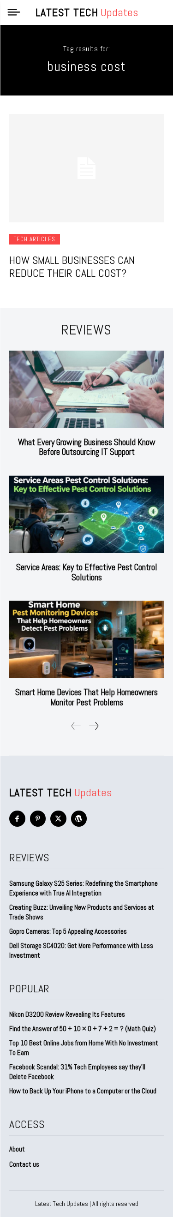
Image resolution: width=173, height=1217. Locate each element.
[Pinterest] (38, 819)
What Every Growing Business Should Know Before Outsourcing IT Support (86, 447)
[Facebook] (17, 819)
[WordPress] (79, 819)
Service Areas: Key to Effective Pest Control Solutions (86, 572)
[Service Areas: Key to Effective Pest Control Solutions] (86, 514)
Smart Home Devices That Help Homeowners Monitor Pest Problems (86, 697)
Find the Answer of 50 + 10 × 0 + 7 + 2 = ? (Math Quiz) (82, 1028)
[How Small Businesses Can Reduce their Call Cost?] (86, 168)
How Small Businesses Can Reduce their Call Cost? (72, 266)
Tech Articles (34, 239)
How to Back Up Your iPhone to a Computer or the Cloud (82, 1090)
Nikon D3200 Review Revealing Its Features (67, 1014)
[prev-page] (76, 726)
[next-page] (93, 726)
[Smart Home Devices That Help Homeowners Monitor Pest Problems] (86, 639)
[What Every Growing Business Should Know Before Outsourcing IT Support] (86, 389)
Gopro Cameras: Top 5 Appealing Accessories (68, 931)
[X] (58, 819)
